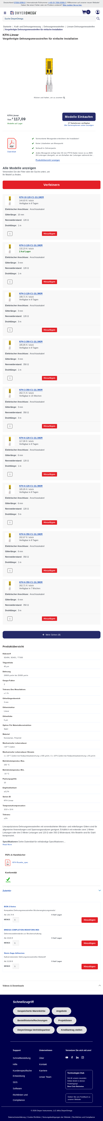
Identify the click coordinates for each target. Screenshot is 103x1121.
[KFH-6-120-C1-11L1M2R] (10, 441)
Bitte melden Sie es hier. (72, 5)
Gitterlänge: (11, 214)
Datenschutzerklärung (17, 1117)
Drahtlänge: (11, 225)
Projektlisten (65, 1020)
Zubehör (7, 891)
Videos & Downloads (13, 986)
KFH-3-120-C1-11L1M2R (31, 245)
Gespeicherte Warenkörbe (31, 1011)
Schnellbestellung (22, 1058)
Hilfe (15, 1064)
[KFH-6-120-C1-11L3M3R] (10, 489)
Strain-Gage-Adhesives (14, 953)
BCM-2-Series (10, 907)
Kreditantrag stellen (71, 1030)
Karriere (43, 1070)
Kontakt (43, 1064)
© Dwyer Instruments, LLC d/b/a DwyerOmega (51, 1111)
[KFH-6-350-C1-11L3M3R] (10, 585)
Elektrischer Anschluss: (17, 209)
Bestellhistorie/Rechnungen (32, 1020)
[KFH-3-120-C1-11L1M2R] (10, 249)
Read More (7, 844)
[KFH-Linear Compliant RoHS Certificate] (8, 880)
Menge (7, 920)
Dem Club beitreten (75, 1086)
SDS (15, 1082)
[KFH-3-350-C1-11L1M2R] (10, 345)
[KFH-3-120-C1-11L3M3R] (10, 297)
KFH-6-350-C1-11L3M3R (31, 582)
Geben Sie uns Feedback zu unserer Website (79, 1098)
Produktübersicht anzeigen (48, 160)
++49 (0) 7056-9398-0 (57, 3)
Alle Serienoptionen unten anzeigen (79, 125)
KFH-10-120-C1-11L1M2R (31, 197)
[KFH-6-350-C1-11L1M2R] (10, 537)
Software (17, 1088)
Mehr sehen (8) (52, 635)
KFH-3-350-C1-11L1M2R (31, 342)
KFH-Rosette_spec (20, 862)
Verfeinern (51, 185)
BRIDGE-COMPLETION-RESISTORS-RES (21, 930)
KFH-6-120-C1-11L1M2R (31, 438)
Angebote (61, 1011)
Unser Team (45, 1077)
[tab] (51, 860)
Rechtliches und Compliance (83, 1117)
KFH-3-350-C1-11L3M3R (31, 390)
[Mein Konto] (98, 12)
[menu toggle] (5, 13)
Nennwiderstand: (13, 220)
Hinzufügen (49, 233)
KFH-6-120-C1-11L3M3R (31, 486)
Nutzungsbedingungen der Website (56, 1117)
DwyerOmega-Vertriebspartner (33, 1030)
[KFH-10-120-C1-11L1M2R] (10, 200)
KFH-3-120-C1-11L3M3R (31, 293)
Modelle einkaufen (79, 116)
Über (41, 1058)
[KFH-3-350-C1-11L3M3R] (10, 393)
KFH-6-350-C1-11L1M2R (31, 534)
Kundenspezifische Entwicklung (22, 1073)
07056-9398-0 (19, 3)
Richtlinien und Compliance (20, 1097)
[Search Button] (98, 18)
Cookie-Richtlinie (34, 1117)
